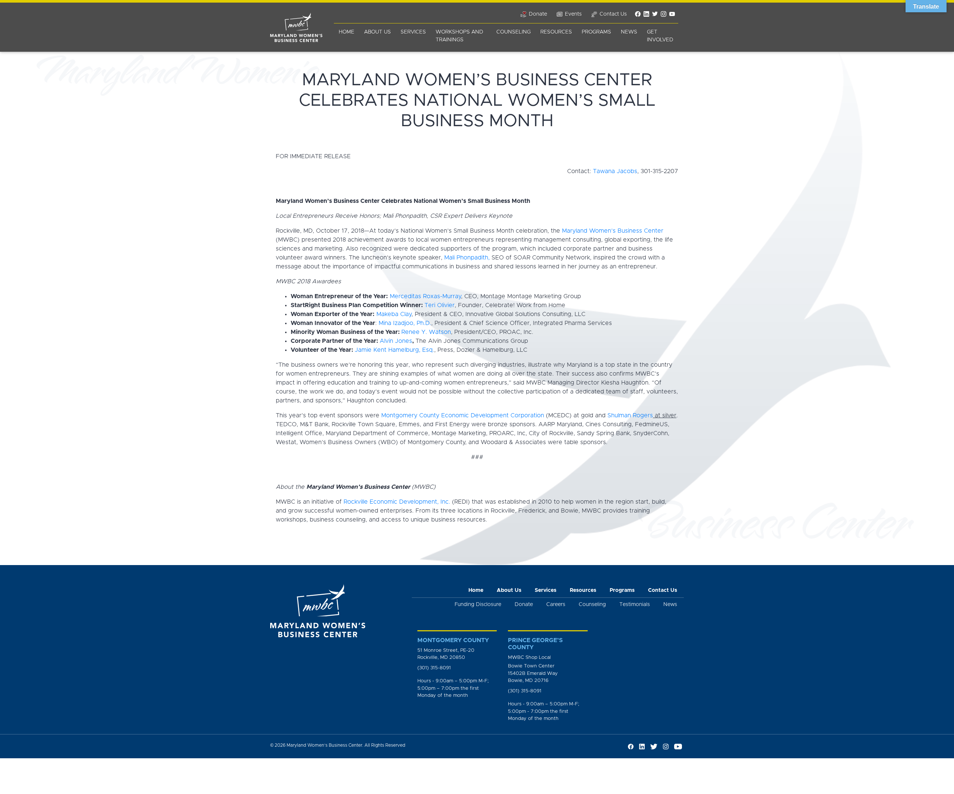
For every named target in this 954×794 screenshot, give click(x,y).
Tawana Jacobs (615, 171)
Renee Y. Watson (426, 332)
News (629, 32)
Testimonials (634, 604)
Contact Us (662, 590)
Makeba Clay (393, 314)
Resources (556, 32)
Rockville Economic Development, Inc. (397, 502)
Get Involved (660, 35)
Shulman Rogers (630, 415)
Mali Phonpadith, (467, 258)
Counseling (513, 32)
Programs (596, 32)
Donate (524, 604)
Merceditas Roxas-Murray (425, 296)
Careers (555, 604)
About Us (377, 32)
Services (413, 32)
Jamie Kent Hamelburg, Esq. (394, 350)
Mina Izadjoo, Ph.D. (405, 323)
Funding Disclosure (478, 604)
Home (346, 32)
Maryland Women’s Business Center (612, 231)
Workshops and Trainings (459, 35)
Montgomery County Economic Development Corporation (462, 415)
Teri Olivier (439, 305)
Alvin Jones (396, 341)
